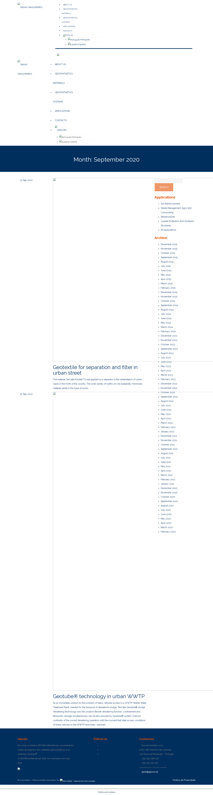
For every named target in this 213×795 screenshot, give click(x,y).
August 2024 (167, 309)
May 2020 (166, 518)
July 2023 (166, 357)
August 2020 (167, 505)
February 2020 (168, 531)
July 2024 (166, 314)
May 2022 (166, 414)
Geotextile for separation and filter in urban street (95, 370)
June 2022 (166, 410)
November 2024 (169, 296)
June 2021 (166, 462)
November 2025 (169, 248)
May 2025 (166, 275)
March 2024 (167, 327)
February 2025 (168, 288)
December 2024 (169, 292)
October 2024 (168, 301)
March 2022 (167, 423)
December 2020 (169, 488)
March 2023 (167, 375)
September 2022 (169, 396)
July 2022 (166, 405)
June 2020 (166, 514)
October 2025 (168, 253)
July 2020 (166, 510)
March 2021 (166, 475)
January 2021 (167, 484)
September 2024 (169, 305)
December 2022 (169, 383)
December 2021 (169, 436)
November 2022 (169, 388)
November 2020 (169, 492)
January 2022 (167, 431)
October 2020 (168, 497)
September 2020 (169, 501)
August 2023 (167, 353)
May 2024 (166, 322)
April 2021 (166, 471)
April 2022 (166, 418)
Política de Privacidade (184, 780)
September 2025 (169, 257)
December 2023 (169, 336)
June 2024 (166, 318)
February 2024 (168, 331)
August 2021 (167, 453)
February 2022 (168, 427)
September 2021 (169, 449)
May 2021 (165, 466)
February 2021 (168, 479)
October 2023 (168, 344)
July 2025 (166, 266)
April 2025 (166, 279)
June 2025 (166, 270)
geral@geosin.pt (149, 772)
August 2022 (167, 401)
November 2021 (169, 440)
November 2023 (169, 340)
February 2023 (168, 379)
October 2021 (168, 444)
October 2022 (168, 392)
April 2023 (166, 370)
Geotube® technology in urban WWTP (99, 696)
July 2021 (165, 457)
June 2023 (166, 362)
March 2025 (167, 283)
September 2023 (169, 349)
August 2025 (167, 261)
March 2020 (167, 527)
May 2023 (166, 366)
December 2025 (169, 244)
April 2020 (166, 523)
